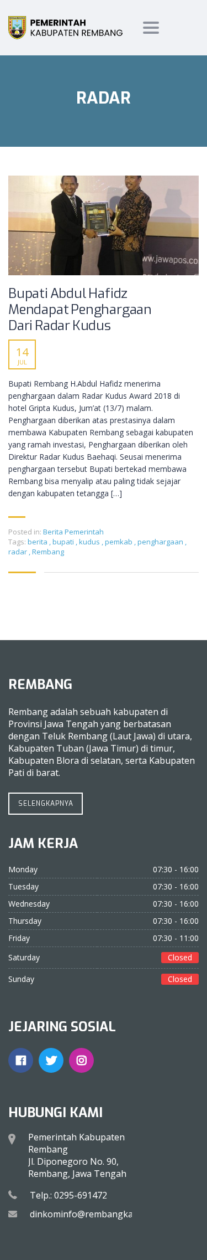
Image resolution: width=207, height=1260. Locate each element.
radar (18, 552)
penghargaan (161, 542)
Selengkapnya (45, 803)
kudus (90, 542)
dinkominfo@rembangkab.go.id (95, 1214)
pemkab (119, 542)
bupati (64, 542)
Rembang (48, 552)
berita (38, 542)
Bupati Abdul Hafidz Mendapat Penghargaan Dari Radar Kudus (80, 309)
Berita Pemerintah (73, 532)
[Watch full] (103, 225)
